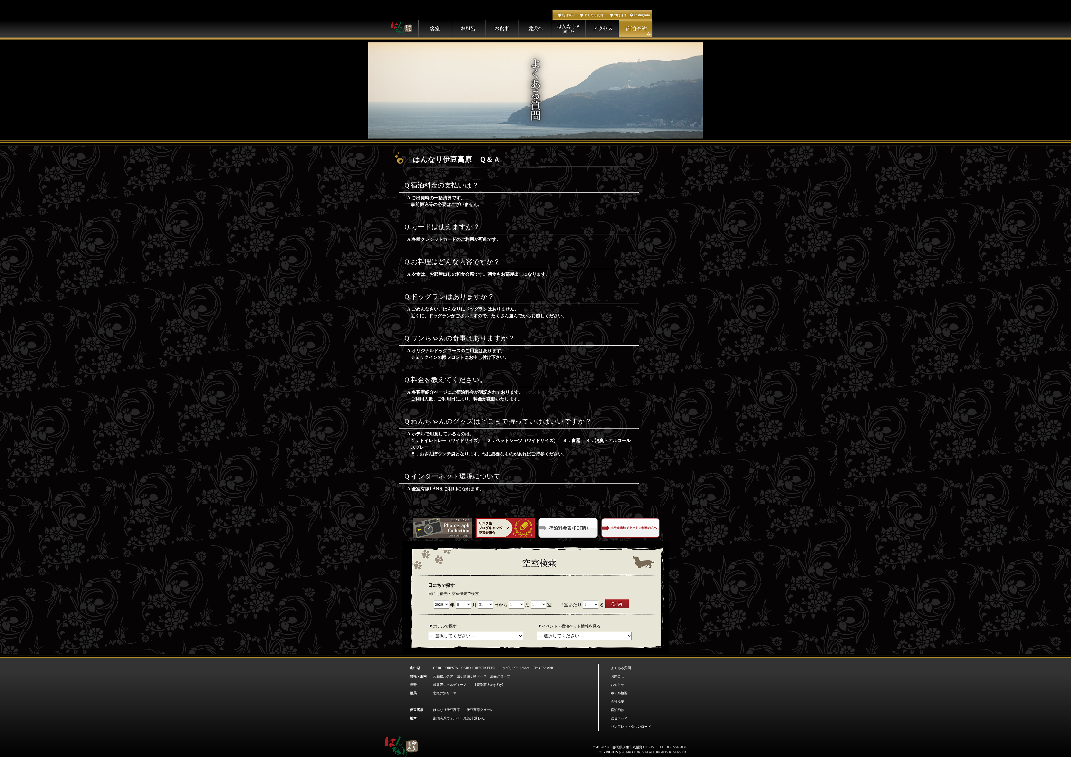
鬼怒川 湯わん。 (475, 718)
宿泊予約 (636, 28)
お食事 (502, 28)
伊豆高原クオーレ (480, 710)
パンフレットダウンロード (631, 727)
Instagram (640, 15)
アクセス (602, 28)
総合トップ (564, 15)
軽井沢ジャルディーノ (450, 685)
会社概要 (617, 701)
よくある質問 (591, 15)
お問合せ (617, 15)
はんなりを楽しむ (569, 28)
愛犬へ (535, 28)
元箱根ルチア (443, 676)
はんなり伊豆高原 (446, 710)
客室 (435, 28)
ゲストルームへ (543, 392)
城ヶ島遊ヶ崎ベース (472, 676)
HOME (401, 28)
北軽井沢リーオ (445, 693)
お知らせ (617, 685)
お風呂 (468, 28)
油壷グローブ (500, 676)
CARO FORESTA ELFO (478, 668)
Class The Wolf (543, 668)
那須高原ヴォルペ (446, 718)
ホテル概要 (619, 693)
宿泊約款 (617, 710)
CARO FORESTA (445, 668)
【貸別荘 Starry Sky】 (489, 685)
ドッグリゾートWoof (514, 668)
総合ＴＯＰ (619, 718)
